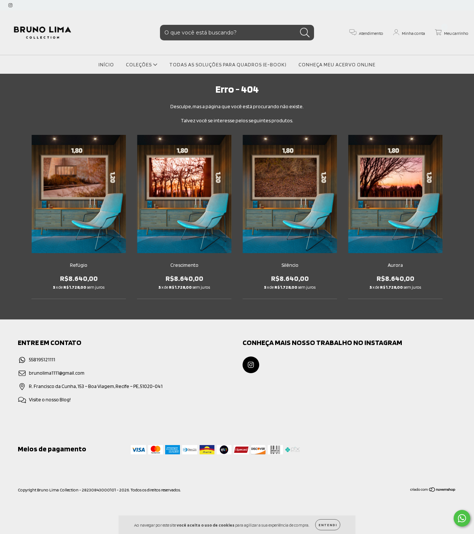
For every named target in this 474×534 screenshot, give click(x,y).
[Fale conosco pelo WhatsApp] (462, 518)
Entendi (327, 525)
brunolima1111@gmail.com (56, 373)
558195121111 (42, 359)
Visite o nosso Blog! (50, 399)
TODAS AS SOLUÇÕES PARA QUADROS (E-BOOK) (228, 64)
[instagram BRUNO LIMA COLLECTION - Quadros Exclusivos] (10, 5)
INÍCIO (106, 64)
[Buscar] (305, 33)
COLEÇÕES (139, 64)
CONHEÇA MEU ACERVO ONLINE (336, 64)
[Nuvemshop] (433, 490)
